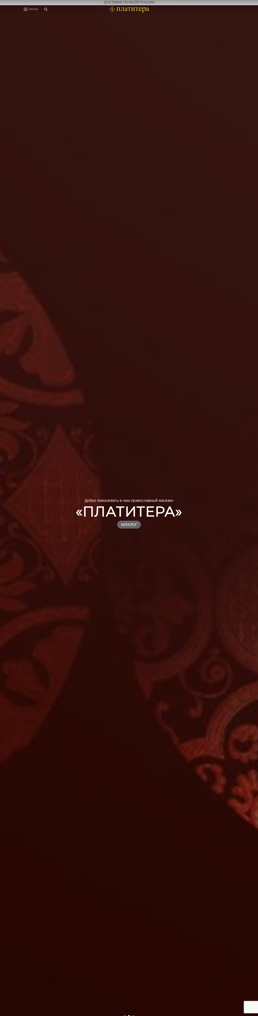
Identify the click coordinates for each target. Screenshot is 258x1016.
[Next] (247, 513)
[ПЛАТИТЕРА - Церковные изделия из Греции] (129, 9)
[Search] (45, 9)
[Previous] (10, 513)
